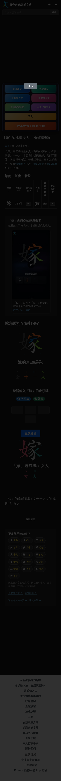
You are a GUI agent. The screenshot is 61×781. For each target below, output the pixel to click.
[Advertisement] (30, 49)
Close (31, 86)
